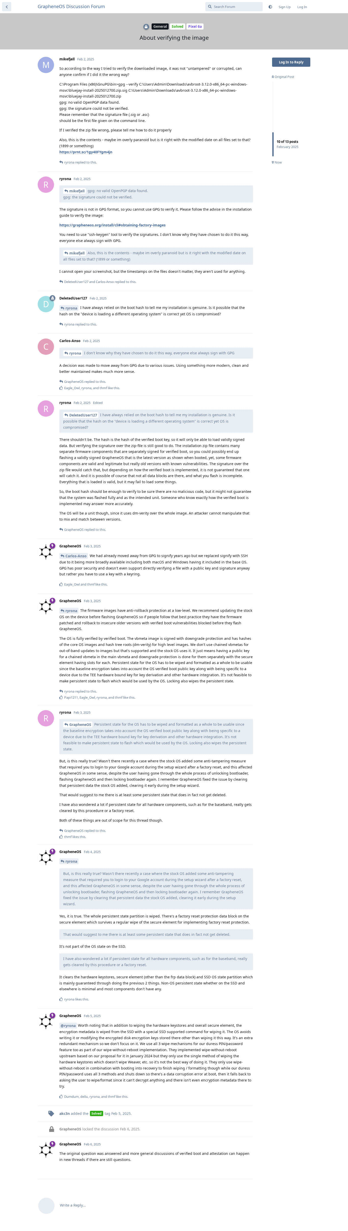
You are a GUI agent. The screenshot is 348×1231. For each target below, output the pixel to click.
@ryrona (68, 1025)
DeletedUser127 (83, 415)
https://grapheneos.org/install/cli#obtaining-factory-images (112, 225)
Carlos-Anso (76, 555)
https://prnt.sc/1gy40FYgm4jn (85, 152)
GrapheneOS (80, 724)
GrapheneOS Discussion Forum (71, 6)
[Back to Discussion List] (6, 6)
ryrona (71, 308)
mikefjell (77, 190)
